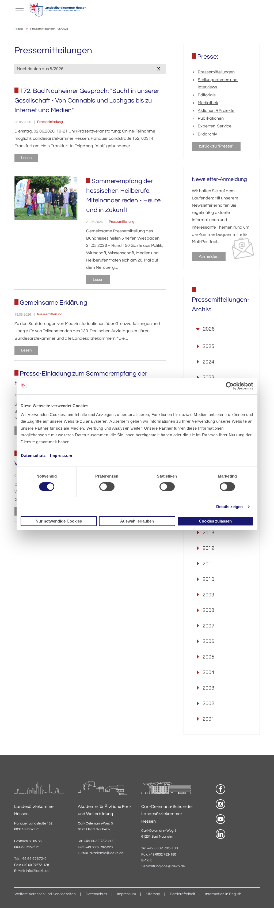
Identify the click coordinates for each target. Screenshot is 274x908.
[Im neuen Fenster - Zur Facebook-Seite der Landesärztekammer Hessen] (220, 789)
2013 (208, 532)
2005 (208, 657)
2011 (208, 563)
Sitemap (153, 894)
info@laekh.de (38, 871)
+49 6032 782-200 (99, 841)
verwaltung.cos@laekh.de (163, 866)
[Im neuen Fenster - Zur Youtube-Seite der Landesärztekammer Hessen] (220, 819)
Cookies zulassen (215, 521)
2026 (209, 329)
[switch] (107, 486)
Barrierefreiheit (182, 894)
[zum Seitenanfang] (263, 897)
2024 (208, 362)
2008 (208, 610)
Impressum (61, 455)
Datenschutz (33, 455)
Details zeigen (229, 506)
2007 (208, 626)
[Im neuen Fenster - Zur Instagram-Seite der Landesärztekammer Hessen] (220, 804)
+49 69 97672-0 (33, 859)
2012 (208, 548)
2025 (208, 346)
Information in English (223, 894)
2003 (208, 688)
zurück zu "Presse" (216, 146)
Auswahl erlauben (137, 521)
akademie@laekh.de (107, 853)
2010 (208, 579)
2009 (208, 594)
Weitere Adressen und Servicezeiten (45, 894)
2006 (208, 641)
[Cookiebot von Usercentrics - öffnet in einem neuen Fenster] (230, 386)
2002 (208, 703)
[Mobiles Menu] (19, 9)
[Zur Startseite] (58, 11)
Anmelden (209, 256)
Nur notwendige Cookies (59, 521)
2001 (208, 719)
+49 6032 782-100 (162, 848)
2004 (208, 672)
